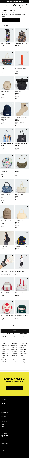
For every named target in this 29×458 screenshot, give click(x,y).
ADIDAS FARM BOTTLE (6, 43)
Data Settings (4, 441)
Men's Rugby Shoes (23, 362)
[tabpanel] (14, 179)
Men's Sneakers (23, 341)
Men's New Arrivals (23, 351)
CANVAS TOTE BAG (19, 194)
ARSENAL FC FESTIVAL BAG (21, 246)
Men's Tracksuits (23, 349)
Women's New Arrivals (23, 355)
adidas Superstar (5, 362)
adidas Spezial (5, 349)
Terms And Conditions (5, 448)
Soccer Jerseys (14, 341)
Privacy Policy (4, 445)
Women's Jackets (5, 355)
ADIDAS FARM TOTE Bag (6, 67)
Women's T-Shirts (5, 347)
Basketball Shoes (14, 353)
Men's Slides (22, 357)
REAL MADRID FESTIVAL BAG (22, 315)
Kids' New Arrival (14, 355)
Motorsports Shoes (14, 357)
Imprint (2, 450)
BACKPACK (18, 91)
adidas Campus (5, 341)
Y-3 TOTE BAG (4, 246)
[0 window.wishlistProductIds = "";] (6, 5)
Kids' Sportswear (14, 351)
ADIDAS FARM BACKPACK (21, 43)
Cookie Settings (4, 443)
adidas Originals (5, 353)
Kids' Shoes (13, 339)
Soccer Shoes (13, 337)
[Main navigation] (2, 5)
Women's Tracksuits (5, 351)
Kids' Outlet (13, 364)
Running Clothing (14, 349)
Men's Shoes (22, 337)
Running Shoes (14, 345)
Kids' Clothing (14, 347)
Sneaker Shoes (23, 339)
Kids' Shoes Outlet (14, 360)
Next (14, 330)
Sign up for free (13, 388)
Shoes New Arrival (23, 343)
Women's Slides (5, 360)
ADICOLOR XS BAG (19, 220)
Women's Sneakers (5, 343)
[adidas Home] (14, 5)
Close (6, 25)
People (2, 426)
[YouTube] (7, 435)
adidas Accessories (23, 347)
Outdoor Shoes (14, 362)
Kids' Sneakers (14, 343)
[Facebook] (2, 435)
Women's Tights (5, 364)
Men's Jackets (23, 353)
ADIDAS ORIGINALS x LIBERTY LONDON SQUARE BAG (7, 196)
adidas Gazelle (5, 345)
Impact (2, 424)
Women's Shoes (5, 339)
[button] (12, 29)
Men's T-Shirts (23, 345)
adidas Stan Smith (5, 357)
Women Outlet (23, 364)
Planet (2, 428)
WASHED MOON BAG (20, 170)
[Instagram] (4, 435)
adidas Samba (5, 337)
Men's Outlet (22, 360)
